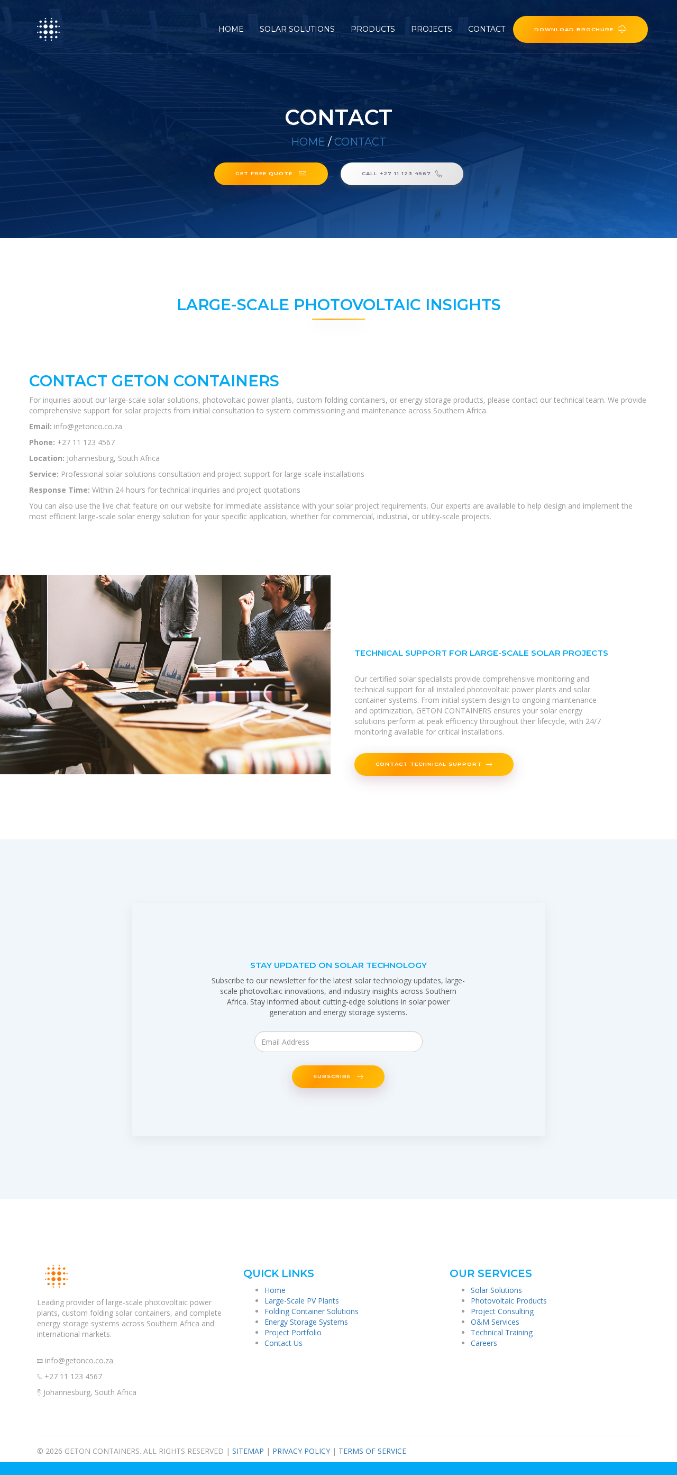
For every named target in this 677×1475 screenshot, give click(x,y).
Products (373, 29)
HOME (308, 141)
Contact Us (283, 1343)
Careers (484, 1343)
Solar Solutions (297, 29)
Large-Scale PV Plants (301, 1301)
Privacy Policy (301, 1451)
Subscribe (333, 1076)
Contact (486, 29)
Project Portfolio (293, 1332)
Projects (431, 29)
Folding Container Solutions (311, 1311)
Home (231, 29)
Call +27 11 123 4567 (396, 173)
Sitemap (248, 1451)
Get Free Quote (265, 173)
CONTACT (360, 141)
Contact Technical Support (429, 764)
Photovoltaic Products (509, 1301)
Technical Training (502, 1332)
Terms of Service (372, 1451)
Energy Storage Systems (306, 1322)
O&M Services (495, 1322)
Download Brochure (574, 29)
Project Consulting (502, 1311)
